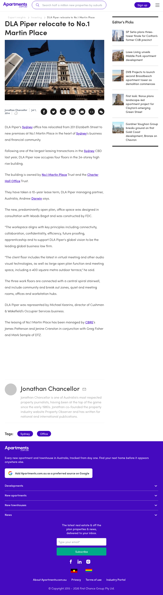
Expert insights (17, 17)
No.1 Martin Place (54, 174)
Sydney (27, 127)
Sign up (142, 5)
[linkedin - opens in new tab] (79, 561)
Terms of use (94, 580)
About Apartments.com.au (50, 580)
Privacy (76, 580)
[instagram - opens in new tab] (88, 561)
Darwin (36, 198)
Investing (36, 17)
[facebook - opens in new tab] (70, 561)
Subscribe (81, 552)
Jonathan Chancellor (50, 388)
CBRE (89, 322)
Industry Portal (115, 580)
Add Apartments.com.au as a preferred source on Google (52, 473)
